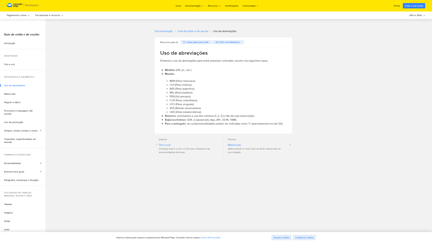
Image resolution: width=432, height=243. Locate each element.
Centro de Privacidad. (210, 237)
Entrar (397, 5)
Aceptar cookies (281, 237)
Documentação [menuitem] (193, 5)
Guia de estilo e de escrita (193, 31)
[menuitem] (18, 15)
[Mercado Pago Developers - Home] (23, 5)
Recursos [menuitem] (213, 5)
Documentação (164, 31)
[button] (23, 130)
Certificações (231, 5)
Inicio (178, 5)
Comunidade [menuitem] (249, 5)
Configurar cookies (304, 237)
